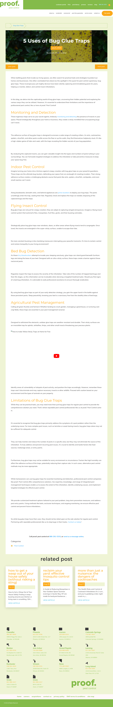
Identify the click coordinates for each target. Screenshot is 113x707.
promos (83, 4)
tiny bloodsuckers (24, 255)
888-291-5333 (103, 4)
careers (26, 696)
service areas (88, 13)
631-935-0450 (90, 668)
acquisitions (36, 696)
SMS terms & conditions (76, 696)
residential (59, 13)
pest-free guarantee (77, 13)
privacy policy (59, 696)
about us (51, 13)
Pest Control (19, 546)
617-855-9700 (11, 650)
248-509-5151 (37, 666)
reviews (90, 4)
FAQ (69, 4)
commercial (67, 13)
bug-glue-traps (18, 25)
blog (95, 4)
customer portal (61, 4)
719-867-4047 (90, 634)
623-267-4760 (37, 634)
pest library (75, 4)
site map (90, 696)
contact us (97, 13)
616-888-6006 (64, 650)
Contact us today (74, 522)
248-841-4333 (11, 666)
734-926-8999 (37, 650)
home (19, 696)
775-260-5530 (64, 666)
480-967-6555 (11, 634)
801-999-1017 (11, 682)
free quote (107, 13)
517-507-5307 (90, 650)
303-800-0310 (64, 634)
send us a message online (73, 536)
